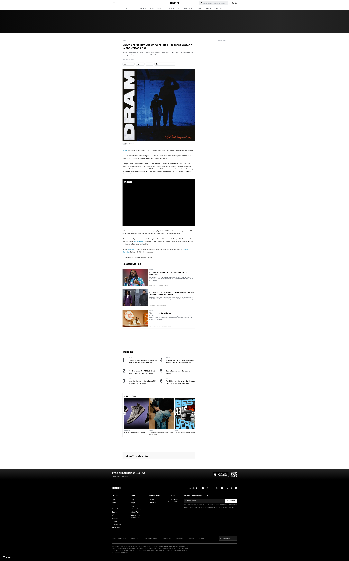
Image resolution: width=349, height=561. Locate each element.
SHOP (127, 8)
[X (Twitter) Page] (208, 532)
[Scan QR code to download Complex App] (234, 519)
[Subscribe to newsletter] (231, 545)
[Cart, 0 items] (236, 3)
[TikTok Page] (231, 532)
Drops (133, 547)
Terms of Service (226, 551)
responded (131, 294)
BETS (179, 8)
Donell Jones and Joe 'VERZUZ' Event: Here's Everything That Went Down (142, 416)
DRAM (125, 150)
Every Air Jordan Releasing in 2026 (134, 477)
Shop (132, 544)
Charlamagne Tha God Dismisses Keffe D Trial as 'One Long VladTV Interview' (180, 405)
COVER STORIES (189, 8)
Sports (131, 422)
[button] (159, 250)
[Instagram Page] (217, 532)
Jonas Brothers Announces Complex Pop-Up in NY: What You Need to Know (143, 405)
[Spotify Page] (236, 532)
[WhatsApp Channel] (212, 532)
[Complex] (174, 3)
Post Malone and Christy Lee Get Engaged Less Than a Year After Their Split (180, 426)
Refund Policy (135, 556)
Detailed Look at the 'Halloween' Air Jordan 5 (178, 416)
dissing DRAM (138, 286)
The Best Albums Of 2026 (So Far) (185, 477)
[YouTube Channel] (222, 532)
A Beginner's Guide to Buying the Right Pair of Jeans (161, 477)
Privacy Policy (213, 551)
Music (124, 40)
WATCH (208, 8)
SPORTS (159, 8)
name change (147, 275)
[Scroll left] (124, 457)
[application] (159, 250)
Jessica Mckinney (154, 370)
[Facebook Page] (203, 532)
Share (149, 64)
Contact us (153, 547)
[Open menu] (114, 3)
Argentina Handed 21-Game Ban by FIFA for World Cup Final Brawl (142, 426)
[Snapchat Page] (227, 532)
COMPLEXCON (218, 8)
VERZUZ (200, 8)
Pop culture (116, 553)
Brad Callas (153, 329)
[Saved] (230, 3)
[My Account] (233, 3)
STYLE (135, 8)
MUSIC (152, 8)
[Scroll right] (193, 457)
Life (113, 559)
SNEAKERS (143, 8)
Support (133, 550)
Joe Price (152, 350)
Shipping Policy (136, 553)
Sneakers (169, 412)
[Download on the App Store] (221, 518)
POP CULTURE (170, 8)
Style (151, 475)
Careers (152, 544)
